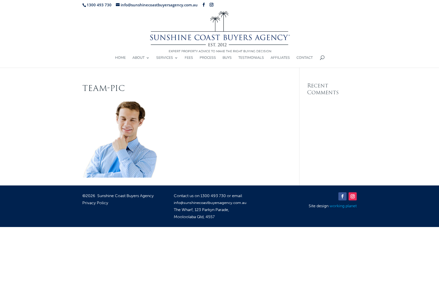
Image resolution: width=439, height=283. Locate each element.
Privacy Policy (95, 203)
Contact (304, 58)
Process (208, 58)
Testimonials (251, 58)
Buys (227, 58)
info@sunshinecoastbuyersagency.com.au (210, 202)
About (138, 58)
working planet (343, 205)
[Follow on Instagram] (353, 196)
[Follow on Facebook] (342, 196)
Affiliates (280, 58)
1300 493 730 (213, 195)
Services (164, 58)
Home (120, 58)
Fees (189, 58)
